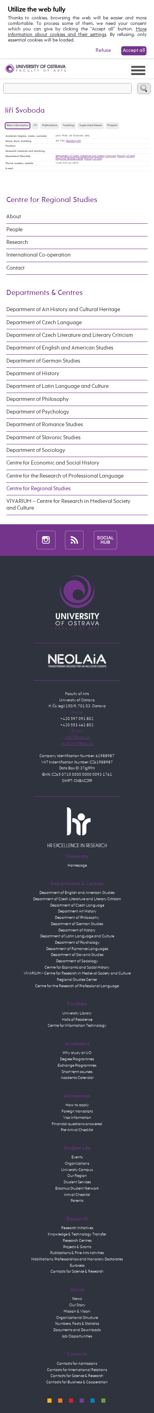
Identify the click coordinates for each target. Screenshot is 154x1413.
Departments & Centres (44, 293)
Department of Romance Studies (44, 424)
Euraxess (77, 1266)
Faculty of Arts (126, 156)
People (14, 229)
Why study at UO (77, 1053)
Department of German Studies (43, 361)
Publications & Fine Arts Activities (77, 1253)
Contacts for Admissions (77, 1364)
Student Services (77, 1182)
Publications (49, 125)
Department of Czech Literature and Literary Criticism (86, 156)
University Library (77, 1013)
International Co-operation (38, 255)
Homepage (77, 865)
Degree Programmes (77, 1059)
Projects (112, 125)
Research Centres (77, 1241)
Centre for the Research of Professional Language (65, 476)
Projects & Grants (77, 1247)
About (13, 216)
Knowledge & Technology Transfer (77, 1234)
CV (35, 125)
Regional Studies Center (69, 158)
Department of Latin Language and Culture (57, 386)
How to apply (77, 1105)
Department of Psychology (37, 412)
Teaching (68, 125)
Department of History (32, 373)
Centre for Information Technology (77, 1026)
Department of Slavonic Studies (43, 437)
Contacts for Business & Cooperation (77, 1382)
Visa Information (77, 1118)
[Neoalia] (77, 661)
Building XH (73, 141)
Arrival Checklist (77, 1195)
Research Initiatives (77, 1228)
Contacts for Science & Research (77, 1271)
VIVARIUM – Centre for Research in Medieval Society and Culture (68, 505)
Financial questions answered (77, 1124)
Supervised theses (90, 125)
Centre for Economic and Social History (52, 463)
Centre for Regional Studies (51, 200)
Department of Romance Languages (77, 949)
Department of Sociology (35, 450)
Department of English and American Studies (59, 348)
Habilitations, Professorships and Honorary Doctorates (77, 1259)
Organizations (77, 1164)
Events (77, 1157)
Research (17, 242)
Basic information (17, 125)
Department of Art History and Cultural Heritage (63, 309)
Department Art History (77, 911)
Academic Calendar (77, 1078)
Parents (77, 1201)
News (77, 1299)
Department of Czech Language (44, 322)
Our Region (77, 1176)
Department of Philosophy (37, 399)
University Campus (77, 1170)
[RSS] (74, 540)
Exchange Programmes (77, 1065)
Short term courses (77, 1072)
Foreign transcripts (77, 1111)
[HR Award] (77, 827)
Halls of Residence (77, 1020)
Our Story (77, 1305)
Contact (15, 268)
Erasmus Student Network (77, 1188)
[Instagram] (46, 540)
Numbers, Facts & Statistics (77, 1324)
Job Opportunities (77, 1336)
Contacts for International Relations (77, 1370)
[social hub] (105, 540)
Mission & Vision (77, 1311)
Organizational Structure (77, 1318)
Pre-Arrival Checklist (77, 1130)
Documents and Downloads (77, 1330)
